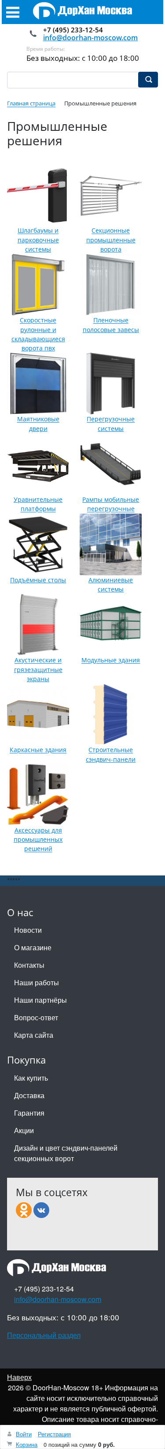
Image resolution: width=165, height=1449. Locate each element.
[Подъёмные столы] (38, 544)
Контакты (29, 965)
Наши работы (36, 982)
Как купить (31, 1078)
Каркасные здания (38, 750)
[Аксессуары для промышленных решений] (38, 795)
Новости (28, 930)
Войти (24, 1434)
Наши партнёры (40, 1000)
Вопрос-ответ (36, 1017)
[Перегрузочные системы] (111, 383)
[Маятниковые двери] (38, 383)
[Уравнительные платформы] (38, 464)
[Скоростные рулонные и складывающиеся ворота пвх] (38, 284)
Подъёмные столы (38, 580)
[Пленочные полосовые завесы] (111, 284)
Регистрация (54, 1434)
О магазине (32, 947)
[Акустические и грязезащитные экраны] (38, 624)
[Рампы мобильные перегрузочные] (111, 464)
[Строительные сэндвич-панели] (111, 714)
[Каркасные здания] (38, 714)
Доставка (29, 1095)
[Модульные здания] (111, 624)
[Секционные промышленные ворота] (111, 195)
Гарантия (29, 1113)
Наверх (19, 1377)
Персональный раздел (44, 1335)
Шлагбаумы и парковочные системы (38, 240)
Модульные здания (110, 660)
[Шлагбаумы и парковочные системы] (38, 195)
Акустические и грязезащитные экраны (38, 669)
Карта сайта (33, 1035)
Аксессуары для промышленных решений (38, 839)
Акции (24, 1130)
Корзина (26, 1444)
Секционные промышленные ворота (111, 240)
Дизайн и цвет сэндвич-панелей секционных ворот (65, 1153)
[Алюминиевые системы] (111, 544)
